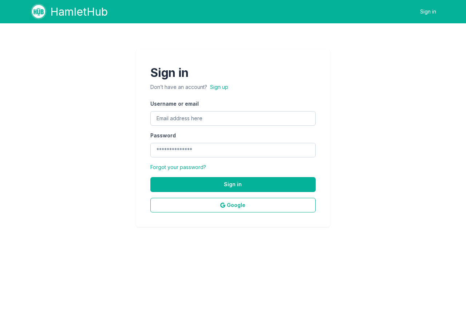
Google (236, 205)
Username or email (174, 104)
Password (163, 135)
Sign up (219, 87)
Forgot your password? (178, 167)
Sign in (428, 11)
